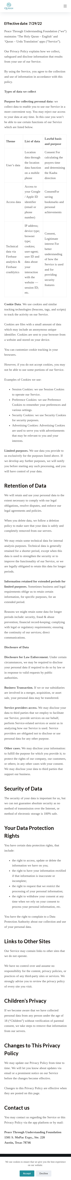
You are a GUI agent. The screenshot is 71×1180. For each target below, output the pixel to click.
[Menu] (65, 6)
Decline (43, 1173)
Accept (27, 1173)
